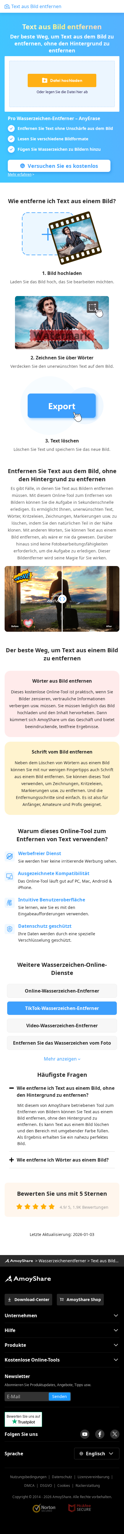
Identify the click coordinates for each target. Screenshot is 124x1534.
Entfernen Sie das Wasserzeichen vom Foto (62, 1043)
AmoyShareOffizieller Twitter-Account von (114, 1434)
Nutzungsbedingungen (28, 1476)
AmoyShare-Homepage (19, 1261)
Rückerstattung (88, 1485)
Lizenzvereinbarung (93, 1476)
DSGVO (46, 1485)
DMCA (29, 1485)
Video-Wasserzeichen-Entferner (62, 1025)
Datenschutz (62, 1476)
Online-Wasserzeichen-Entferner (62, 991)
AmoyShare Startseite (28, 1278)
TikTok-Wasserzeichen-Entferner (62, 1008)
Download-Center (31, 1299)
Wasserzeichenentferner (62, 1260)
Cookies (63, 1485)
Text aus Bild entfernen (36, 6)
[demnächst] (84, 1434)
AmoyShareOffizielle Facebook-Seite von (99, 1434)
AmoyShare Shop (84, 1299)
